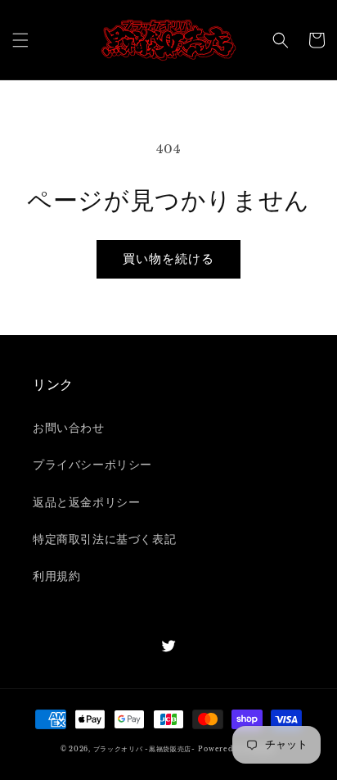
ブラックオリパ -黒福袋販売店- (144, 749)
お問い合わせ (69, 427)
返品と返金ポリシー (86, 502)
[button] (20, 40)
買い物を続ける (168, 258)
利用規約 (56, 576)
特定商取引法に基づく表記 (104, 539)
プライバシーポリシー (92, 464)
